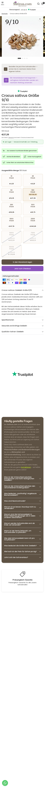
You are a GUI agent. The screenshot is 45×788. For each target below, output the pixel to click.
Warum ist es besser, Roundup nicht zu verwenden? (20, 507)
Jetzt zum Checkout (22, 268)
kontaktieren (26, 467)
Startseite (5, 13)
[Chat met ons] (5, 783)
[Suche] (38, 4)
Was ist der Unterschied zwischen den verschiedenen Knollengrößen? (19, 487)
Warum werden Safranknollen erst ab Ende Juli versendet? (19, 524)
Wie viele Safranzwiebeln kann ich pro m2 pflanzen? (19, 539)
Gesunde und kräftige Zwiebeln (14, 326)
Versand (11, 137)
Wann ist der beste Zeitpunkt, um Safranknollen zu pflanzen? (17, 531)
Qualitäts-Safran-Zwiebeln (13, 332)
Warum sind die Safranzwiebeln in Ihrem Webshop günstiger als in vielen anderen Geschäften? (19, 516)
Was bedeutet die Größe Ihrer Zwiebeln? (20, 546)
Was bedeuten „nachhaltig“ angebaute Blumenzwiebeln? (20, 494)
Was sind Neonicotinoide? (14, 501)
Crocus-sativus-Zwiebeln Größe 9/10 (17, 290)
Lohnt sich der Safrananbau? (16, 557)
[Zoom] (39, 19)
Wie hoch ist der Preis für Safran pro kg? (20, 551)
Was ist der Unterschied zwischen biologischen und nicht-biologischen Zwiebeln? (19, 478)
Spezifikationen (8, 320)
